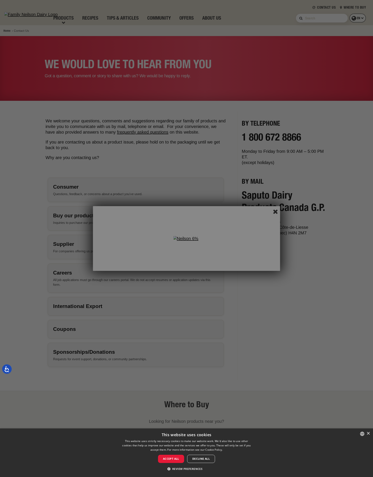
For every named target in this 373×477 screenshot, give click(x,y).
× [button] (368, 433)
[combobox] (362, 434)
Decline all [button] (201, 459)
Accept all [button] (171, 459)
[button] (187, 469)
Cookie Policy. (214, 450)
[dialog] (186, 452)
